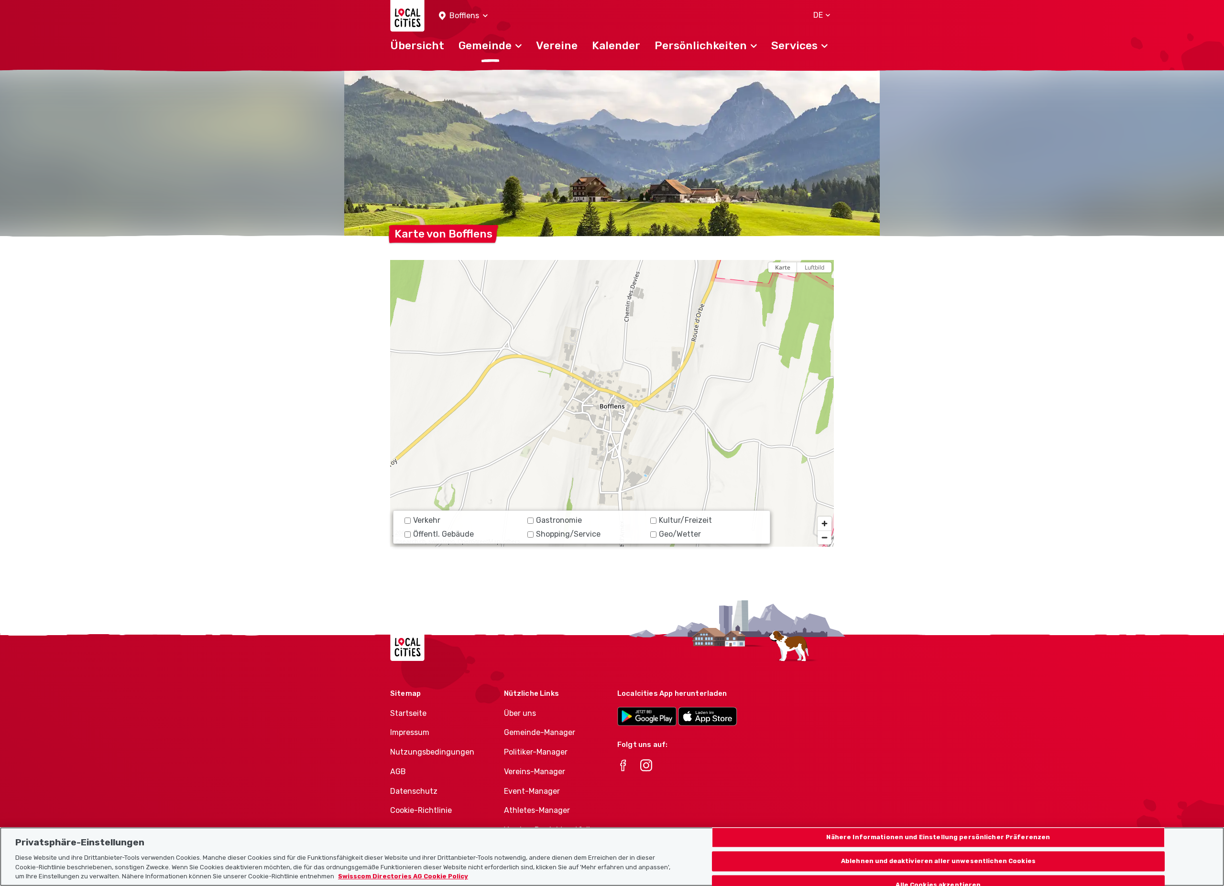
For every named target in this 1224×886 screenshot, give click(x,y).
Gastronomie (559, 520)
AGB (398, 771)
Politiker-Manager (536, 751)
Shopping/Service (568, 534)
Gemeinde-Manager (539, 732)
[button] (463, 16)
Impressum (409, 732)
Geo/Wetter (680, 534)
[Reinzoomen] (824, 523)
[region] (612, 403)
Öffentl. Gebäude (443, 534)
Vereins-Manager (534, 771)
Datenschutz (413, 791)
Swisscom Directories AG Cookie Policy (403, 876)
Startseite (408, 713)
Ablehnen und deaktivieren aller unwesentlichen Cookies (938, 860)
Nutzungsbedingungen (432, 751)
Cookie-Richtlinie (421, 810)
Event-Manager (532, 791)
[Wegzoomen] (824, 537)
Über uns (520, 713)
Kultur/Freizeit (685, 520)
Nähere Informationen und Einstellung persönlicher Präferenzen (938, 837)
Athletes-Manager (537, 810)
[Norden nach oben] (824, 284)
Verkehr (426, 520)
